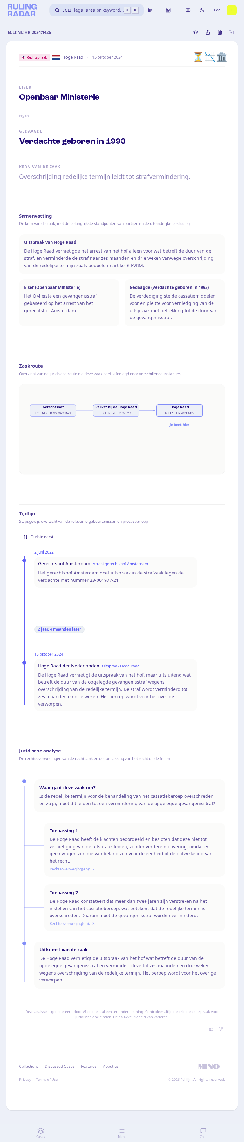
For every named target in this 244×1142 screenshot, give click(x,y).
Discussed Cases (60, 1066)
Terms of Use (47, 1079)
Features (89, 1066)
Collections (28, 1066)
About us (111, 1066)
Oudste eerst (41, 537)
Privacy (25, 1079)
